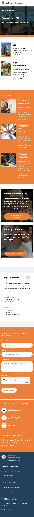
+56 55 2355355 (8, 475)
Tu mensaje (5, 359)
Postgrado (7, 308)
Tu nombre (4, 341)
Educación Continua (10, 297)
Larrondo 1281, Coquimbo (12, 487)
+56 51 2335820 (8, 491)
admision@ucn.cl (14, 410)
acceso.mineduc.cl (8, 445)
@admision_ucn (14, 418)
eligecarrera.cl (18, 442)
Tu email (4, 350)
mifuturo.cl (5, 442)
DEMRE (3, 440)
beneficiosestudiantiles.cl (19, 440)
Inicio (2, 10)
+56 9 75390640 (8, 510)
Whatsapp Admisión (15, 425)
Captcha (4, 375)
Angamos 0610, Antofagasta (12, 471)
